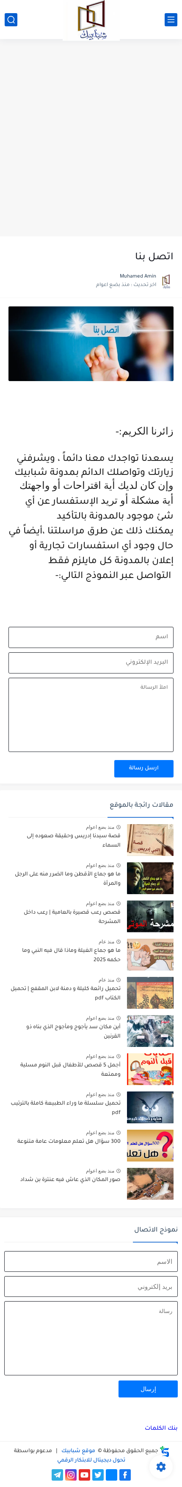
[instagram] (71, 1475)
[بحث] (11, 19)
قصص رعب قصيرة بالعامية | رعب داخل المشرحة (72, 917)
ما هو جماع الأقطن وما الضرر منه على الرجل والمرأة (68, 879)
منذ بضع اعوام (100, 827)
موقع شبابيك (77, 1451)
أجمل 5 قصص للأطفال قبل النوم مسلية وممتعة (70, 1070)
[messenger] (111, 1475)
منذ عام (106, 942)
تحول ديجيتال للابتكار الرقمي (91, 1461)
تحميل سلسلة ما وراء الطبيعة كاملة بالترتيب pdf (66, 1108)
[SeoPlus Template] (165, 1451)
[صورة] (150, 840)
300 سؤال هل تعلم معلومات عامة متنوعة (69, 1142)
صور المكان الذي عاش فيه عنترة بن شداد (70, 1180)
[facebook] (125, 1475)
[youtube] (84, 1475)
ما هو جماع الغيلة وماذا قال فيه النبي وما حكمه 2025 (71, 955)
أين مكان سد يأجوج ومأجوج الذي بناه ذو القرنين (73, 1032)
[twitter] (98, 1475)
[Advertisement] (91, 139)
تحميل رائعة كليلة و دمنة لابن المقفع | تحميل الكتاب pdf (66, 994)
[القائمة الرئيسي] (171, 19)
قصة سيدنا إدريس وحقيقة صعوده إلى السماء (74, 841)
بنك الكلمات (161, 1428)
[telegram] (57, 1475)
